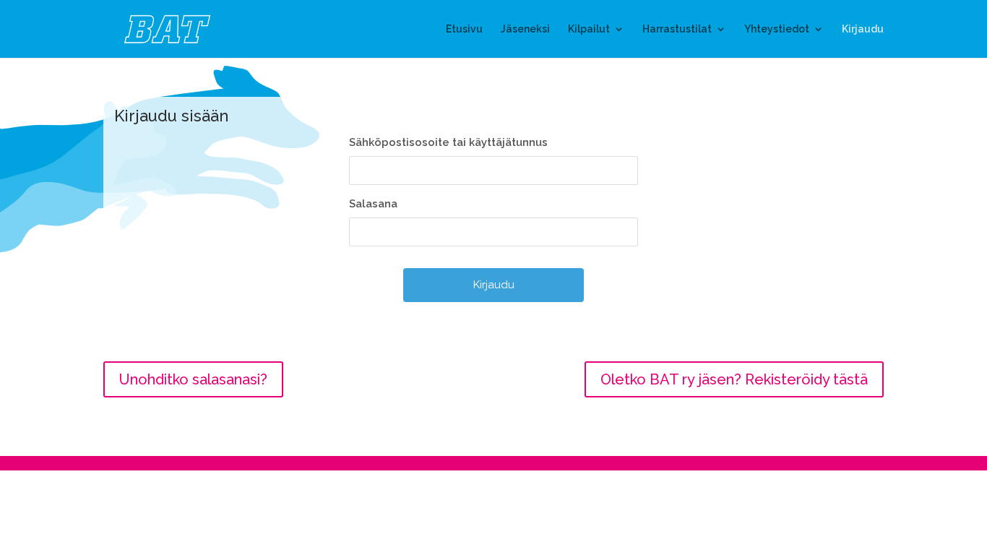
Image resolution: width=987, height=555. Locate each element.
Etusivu (464, 29)
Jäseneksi (525, 29)
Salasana (373, 203)
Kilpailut (589, 29)
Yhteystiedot (776, 29)
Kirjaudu (863, 29)
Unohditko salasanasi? (193, 379)
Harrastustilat (677, 29)
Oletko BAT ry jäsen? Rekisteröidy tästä (734, 379)
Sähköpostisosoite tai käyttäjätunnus (448, 142)
